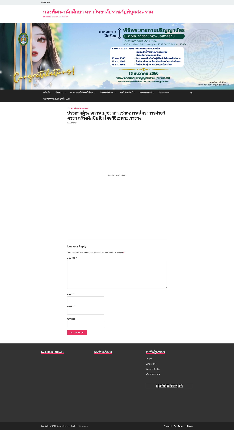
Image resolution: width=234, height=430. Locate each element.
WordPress (178, 426)
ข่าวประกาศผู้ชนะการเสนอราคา (77, 108)
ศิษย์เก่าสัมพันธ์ (126, 92)
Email (70, 306)
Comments (153, 368)
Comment (72, 258)
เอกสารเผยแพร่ (145, 92)
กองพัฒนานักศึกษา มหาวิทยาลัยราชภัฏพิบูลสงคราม (98, 11)
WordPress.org (153, 373)
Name (70, 294)
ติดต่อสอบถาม (164, 92)
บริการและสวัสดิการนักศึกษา (81, 92)
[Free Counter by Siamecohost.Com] (169, 386)
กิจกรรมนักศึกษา (106, 92)
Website (71, 319)
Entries (151, 363)
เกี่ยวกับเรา (59, 92)
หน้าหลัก (46, 92)
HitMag (189, 426)
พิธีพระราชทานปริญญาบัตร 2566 (56, 98)
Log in (149, 358)
